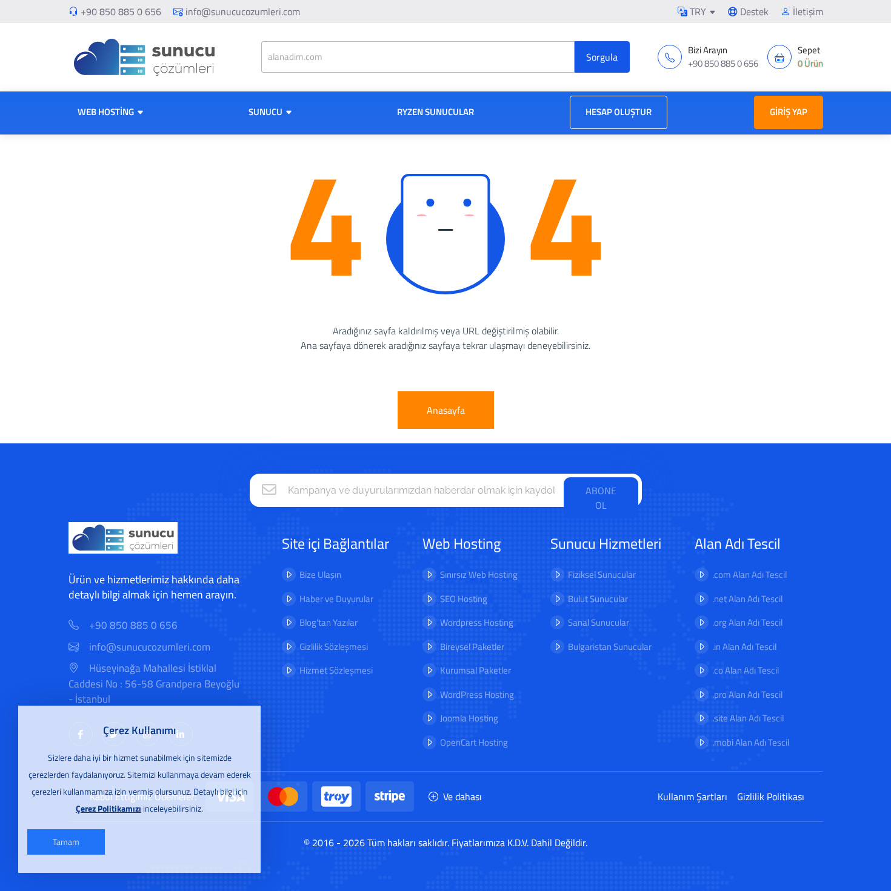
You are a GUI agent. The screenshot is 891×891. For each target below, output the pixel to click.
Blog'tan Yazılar (328, 622)
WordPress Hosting (477, 694)
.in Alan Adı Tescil (744, 647)
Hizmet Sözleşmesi (336, 670)
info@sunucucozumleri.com (242, 11)
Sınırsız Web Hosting (479, 574)
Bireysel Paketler (472, 647)
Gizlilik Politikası (770, 796)
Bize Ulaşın (320, 574)
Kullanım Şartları (692, 796)
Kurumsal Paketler (475, 670)
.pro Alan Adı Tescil (747, 694)
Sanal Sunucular (598, 622)
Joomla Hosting (469, 718)
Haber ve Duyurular (336, 599)
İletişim (806, 11)
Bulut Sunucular (598, 599)
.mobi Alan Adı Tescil (750, 742)
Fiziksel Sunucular (602, 574)
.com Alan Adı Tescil (749, 574)
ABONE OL (601, 497)
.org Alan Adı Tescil (747, 622)
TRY (696, 11)
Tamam (66, 841)
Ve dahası (462, 796)
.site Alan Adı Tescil (748, 718)
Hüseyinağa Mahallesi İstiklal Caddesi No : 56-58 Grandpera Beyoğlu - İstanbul (153, 684)
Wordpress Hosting (476, 622)
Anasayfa (446, 410)
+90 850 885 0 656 (121, 11)
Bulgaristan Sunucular (610, 647)
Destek (753, 11)
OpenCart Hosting (474, 742)
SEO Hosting (463, 599)
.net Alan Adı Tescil (747, 599)
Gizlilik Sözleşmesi (333, 647)
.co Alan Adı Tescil (745, 670)
